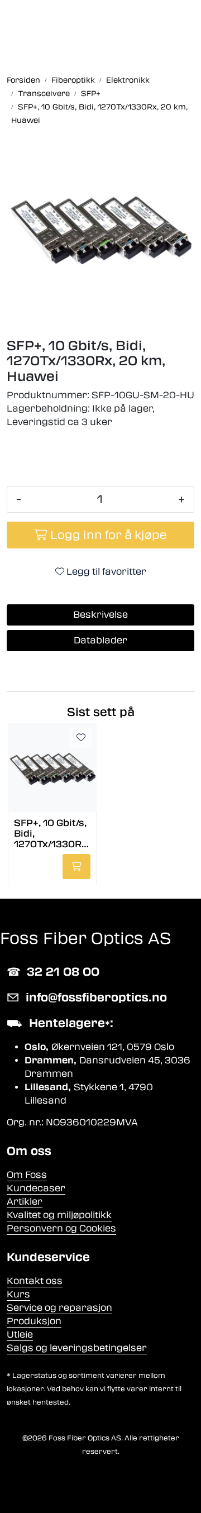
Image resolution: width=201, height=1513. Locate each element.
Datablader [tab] (100, 640)
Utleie (20, 1334)
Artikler (24, 1201)
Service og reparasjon (59, 1307)
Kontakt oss (35, 1281)
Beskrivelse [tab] (100, 614)
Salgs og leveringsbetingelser (77, 1348)
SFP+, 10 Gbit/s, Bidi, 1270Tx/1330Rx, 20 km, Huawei (51, 833)
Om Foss (27, 1175)
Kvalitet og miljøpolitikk (59, 1215)
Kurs (18, 1294)
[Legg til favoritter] (81, 738)
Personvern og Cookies (61, 1228)
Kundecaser (36, 1188)
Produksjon (34, 1321)
